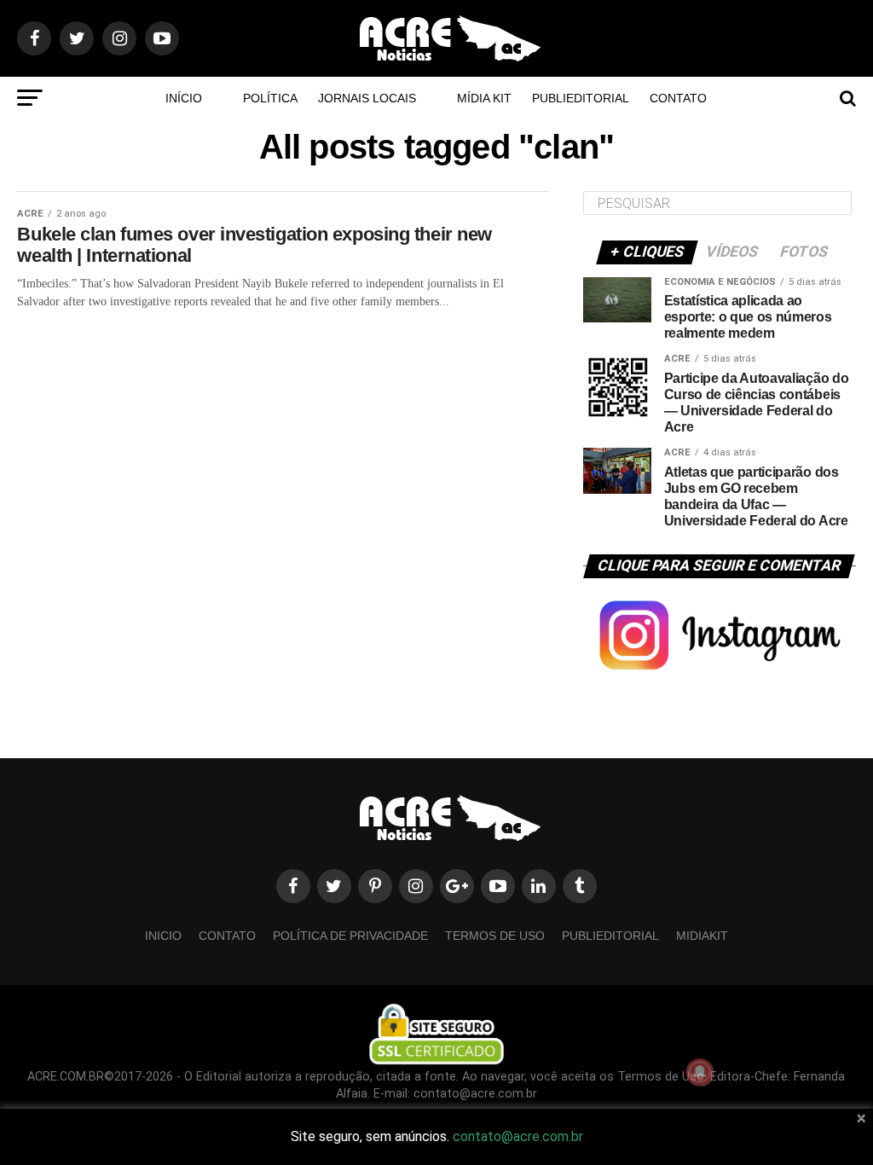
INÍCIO (183, 98)
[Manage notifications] (700, 1072)
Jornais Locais (367, 98)
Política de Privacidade (350, 935)
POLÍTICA (270, 98)
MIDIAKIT (702, 935)
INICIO (163, 935)
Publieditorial (580, 98)
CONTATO (678, 98)
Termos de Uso (495, 935)
